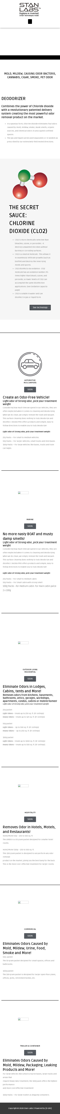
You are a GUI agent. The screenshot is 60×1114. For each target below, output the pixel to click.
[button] (30, 21)
